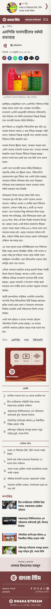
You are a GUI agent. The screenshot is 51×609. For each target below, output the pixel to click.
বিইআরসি (38, 340)
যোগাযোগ (6, 592)
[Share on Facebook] (9, 58)
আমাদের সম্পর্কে (8, 589)
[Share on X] (26, 58)
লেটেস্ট (25, 389)
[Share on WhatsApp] (15, 58)
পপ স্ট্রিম (25, 4)
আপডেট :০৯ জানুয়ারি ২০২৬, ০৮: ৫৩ (16, 52)
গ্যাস (26, 340)
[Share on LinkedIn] (20, 58)
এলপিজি (15, 340)
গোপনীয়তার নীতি (42, 592)
